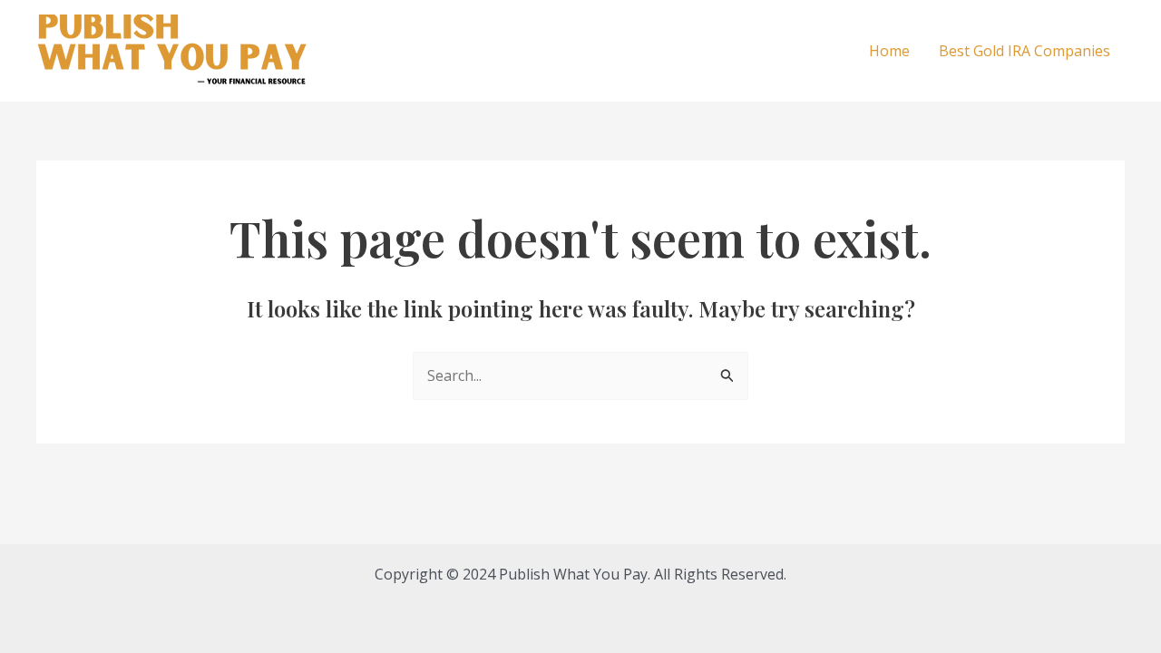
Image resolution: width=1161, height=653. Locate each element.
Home (889, 51)
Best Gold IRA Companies (1024, 51)
